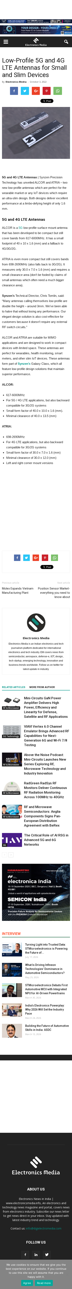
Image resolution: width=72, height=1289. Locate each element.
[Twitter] (47, 1255)
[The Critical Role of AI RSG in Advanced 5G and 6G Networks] (12, 840)
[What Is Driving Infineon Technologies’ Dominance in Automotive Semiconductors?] (12, 970)
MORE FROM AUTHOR (42, 687)
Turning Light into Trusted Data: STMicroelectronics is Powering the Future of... (46, 948)
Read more (44, 1283)
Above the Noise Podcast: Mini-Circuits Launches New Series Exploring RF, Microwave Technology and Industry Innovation (45, 764)
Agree (27, 1283)
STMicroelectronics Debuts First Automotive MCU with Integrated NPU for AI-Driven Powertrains (46, 989)
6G (4, 845)
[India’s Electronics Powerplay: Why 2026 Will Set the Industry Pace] (12, 1010)
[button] (66, 41)
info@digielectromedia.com (43, 1228)
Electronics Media (16, 81)
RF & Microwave (11, 708)
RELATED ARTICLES (13, 687)
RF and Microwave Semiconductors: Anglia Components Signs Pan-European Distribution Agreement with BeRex (42, 816)
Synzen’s (24, 363)
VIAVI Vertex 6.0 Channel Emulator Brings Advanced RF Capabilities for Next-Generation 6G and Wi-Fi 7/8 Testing (46, 735)
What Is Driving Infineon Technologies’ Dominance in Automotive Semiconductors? (45, 969)
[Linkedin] (36, 1255)
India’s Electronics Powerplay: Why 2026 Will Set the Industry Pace (45, 1009)
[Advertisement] (36, 507)
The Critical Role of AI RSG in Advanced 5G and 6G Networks (46, 839)
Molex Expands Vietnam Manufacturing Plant (17, 591)
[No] (67, 1274)
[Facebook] (25, 1255)
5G (21, 227)
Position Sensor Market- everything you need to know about (54, 593)
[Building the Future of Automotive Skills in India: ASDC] (12, 1031)
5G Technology (11, 736)
